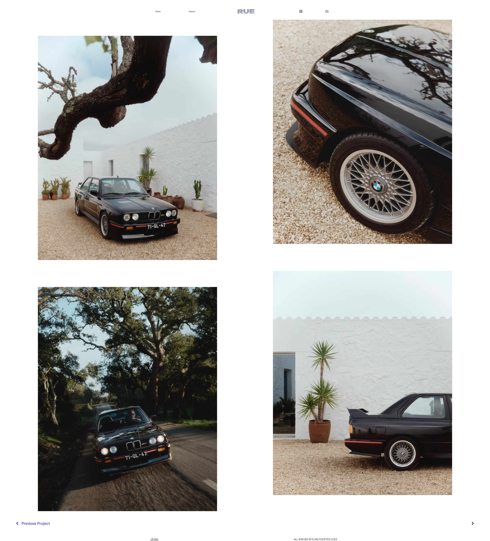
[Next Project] (472, 523)
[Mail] (326, 11)
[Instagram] (301, 11)
